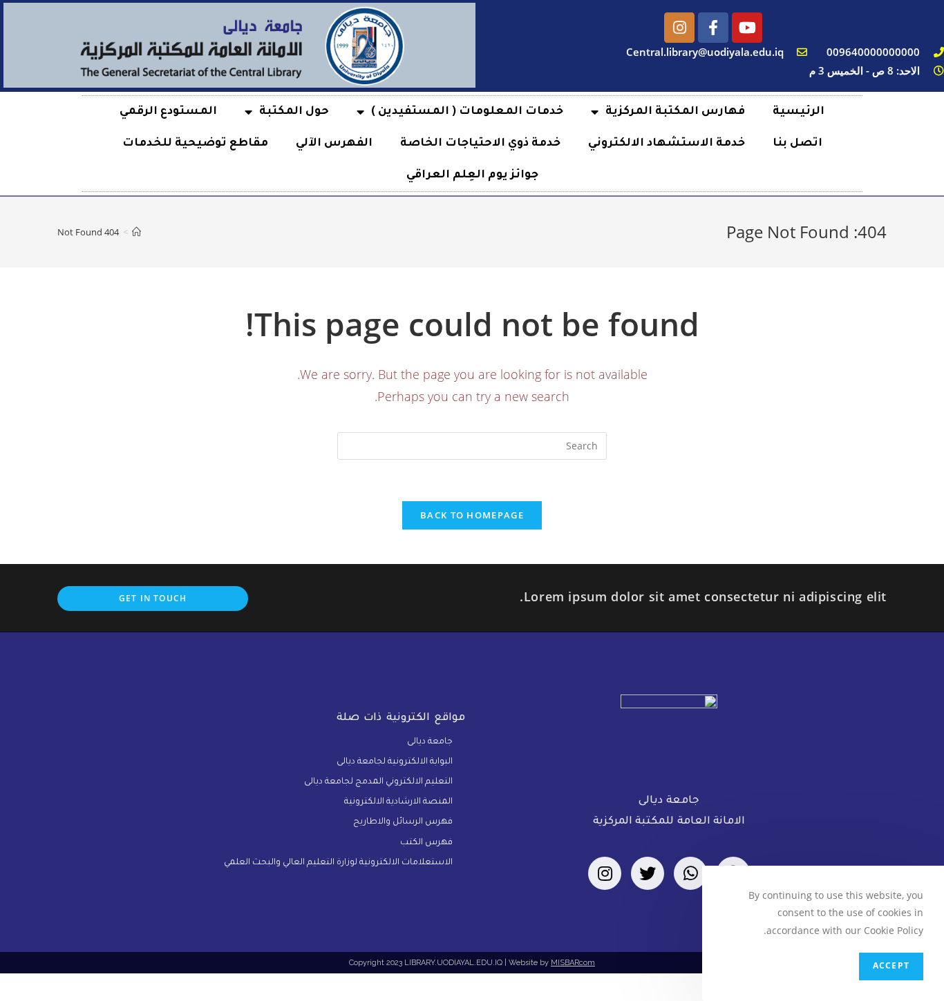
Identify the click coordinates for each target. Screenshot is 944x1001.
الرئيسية (798, 112)
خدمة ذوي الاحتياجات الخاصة (480, 143)
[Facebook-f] (713, 27)
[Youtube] (747, 27)
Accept (891, 966)
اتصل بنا (797, 143)
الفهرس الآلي (334, 143)
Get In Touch (153, 598)
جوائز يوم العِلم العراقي (472, 175)
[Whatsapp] (690, 873)
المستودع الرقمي (168, 112)
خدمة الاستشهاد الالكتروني (666, 143)
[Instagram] (679, 27)
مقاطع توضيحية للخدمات (195, 143)
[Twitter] (647, 873)
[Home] (136, 232)
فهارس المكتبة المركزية (675, 112)
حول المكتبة (294, 112)
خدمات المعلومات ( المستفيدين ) (467, 112)
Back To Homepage (472, 515)
